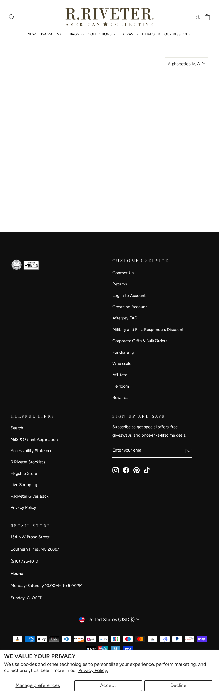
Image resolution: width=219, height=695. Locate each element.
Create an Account (129, 306)
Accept (108, 685)
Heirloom (120, 386)
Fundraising (123, 352)
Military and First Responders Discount (148, 329)
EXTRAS (127, 34)
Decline (178, 685)
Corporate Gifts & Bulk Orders (139, 340)
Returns (119, 284)
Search (17, 427)
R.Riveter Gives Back (29, 496)
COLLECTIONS (100, 34)
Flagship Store (24, 473)
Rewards (120, 397)
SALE (61, 34)
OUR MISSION (176, 34)
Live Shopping (24, 484)
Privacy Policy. (93, 670)
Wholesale (121, 363)
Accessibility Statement (32, 450)
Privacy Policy (23, 507)
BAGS (75, 34)
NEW (32, 34)
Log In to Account (129, 295)
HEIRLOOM (151, 34)
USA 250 (46, 34)
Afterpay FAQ (125, 317)
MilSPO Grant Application (34, 439)
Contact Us (123, 272)
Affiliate (119, 374)
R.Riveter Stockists (28, 461)
